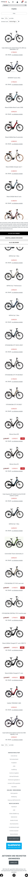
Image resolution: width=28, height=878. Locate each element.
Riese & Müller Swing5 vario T (14, 167)
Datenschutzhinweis (8, 228)
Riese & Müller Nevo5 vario (14, 196)
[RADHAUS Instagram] (14, 876)
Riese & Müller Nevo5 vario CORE (14, 107)
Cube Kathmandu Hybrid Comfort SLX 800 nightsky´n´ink (14, 733)
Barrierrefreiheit (14, 834)
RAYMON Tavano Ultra (14, 78)
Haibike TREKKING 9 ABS (14, 703)
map (12, 2)
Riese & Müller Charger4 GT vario (14, 673)
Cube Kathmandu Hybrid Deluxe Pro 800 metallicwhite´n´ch (14, 48)
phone (9, 2)
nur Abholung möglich (17, 54)
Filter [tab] (14, 13)
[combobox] (14, 5)
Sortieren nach (4, 21)
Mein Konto (17, 1)
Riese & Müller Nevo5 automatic (14, 137)
